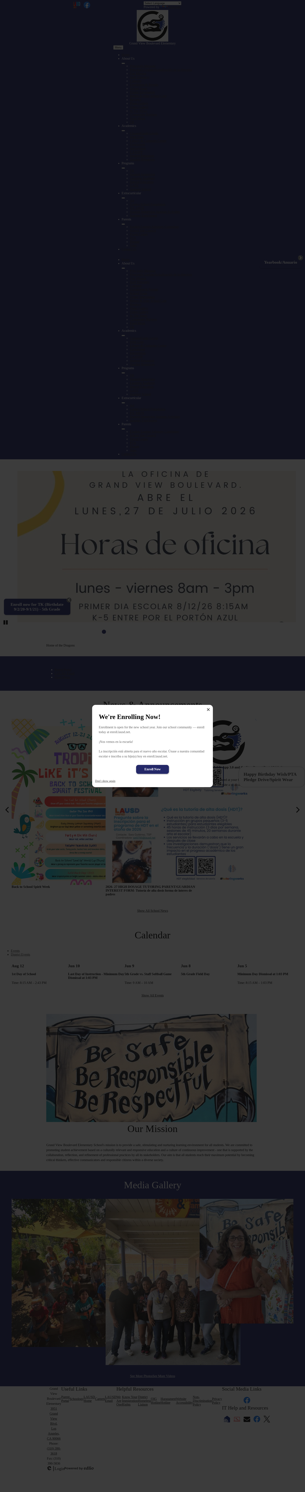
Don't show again (105, 781)
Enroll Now (152, 769)
